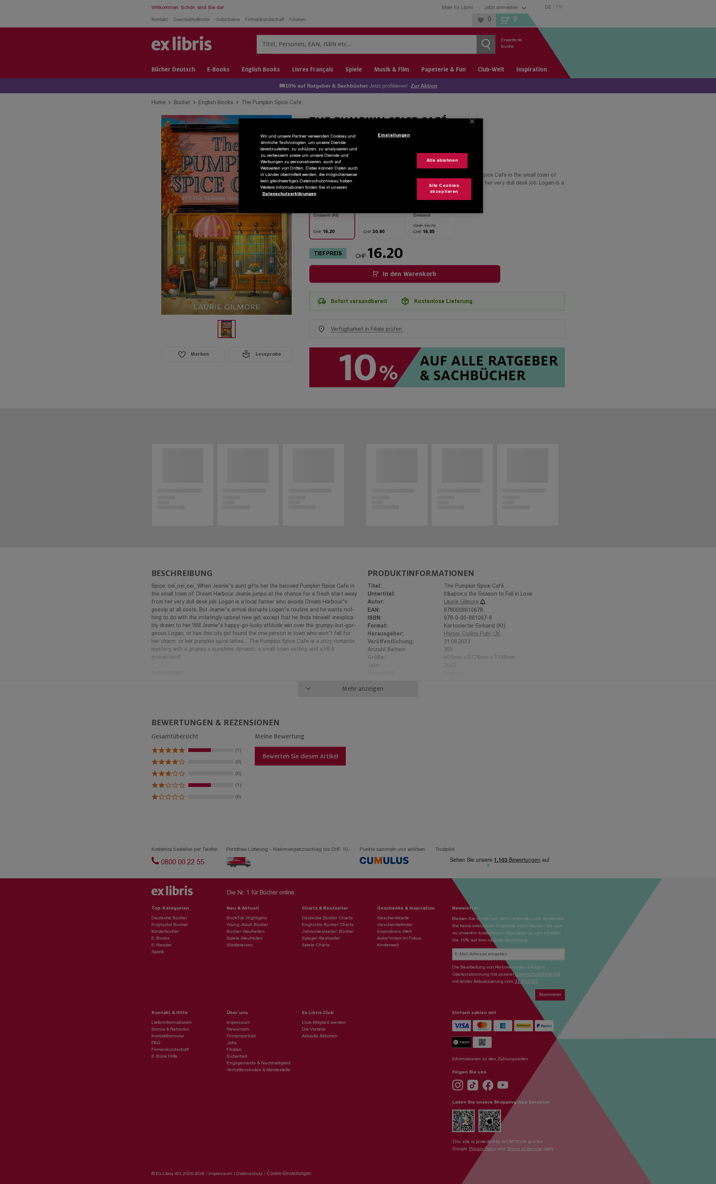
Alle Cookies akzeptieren (444, 189)
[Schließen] (472, 121)
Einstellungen (394, 135)
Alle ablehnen (442, 161)
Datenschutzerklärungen (289, 194)
